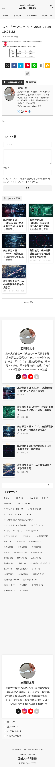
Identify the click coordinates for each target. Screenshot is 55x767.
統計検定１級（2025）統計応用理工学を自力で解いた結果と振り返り (35, 410)
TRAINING (15, 731)
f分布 (19, 498)
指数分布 (23, 547)
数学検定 (37, 547)
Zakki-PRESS (27, 7)
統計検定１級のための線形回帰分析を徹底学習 (13, 284)
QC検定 (46, 498)
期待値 (8, 558)
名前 (6, 167)
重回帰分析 (37, 585)
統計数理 (23, 574)
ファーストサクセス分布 (15, 525)
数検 (7, 552)
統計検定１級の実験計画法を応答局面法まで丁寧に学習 (40, 253)
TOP (12, 721)
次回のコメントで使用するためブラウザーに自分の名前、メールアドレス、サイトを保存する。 (27, 180)
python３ (33, 498)
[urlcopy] (27, 73)
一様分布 (26, 536)
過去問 (23, 585)
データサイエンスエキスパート (17, 514)
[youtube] (26, 112)
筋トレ (36, 569)
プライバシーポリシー (35, 750)
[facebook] (14, 65)
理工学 (8, 569)
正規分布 (36, 558)
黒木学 (23, 590)
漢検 (22, 563)
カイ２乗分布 (34, 509)
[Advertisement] (27, 626)
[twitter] (7, 65)
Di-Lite (8, 498)
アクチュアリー (23, 503)
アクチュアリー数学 (13, 509)
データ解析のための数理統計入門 (18, 520)
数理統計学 (20, 552)
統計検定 (38, 574)
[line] (34, 65)
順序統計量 (9, 590)
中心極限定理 (42, 536)
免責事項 (18, 750)
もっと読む (29, 302)
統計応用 (9, 574)
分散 (7, 541)
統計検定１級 (30, 580)
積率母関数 (22, 569)
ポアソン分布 (10, 536)
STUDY (14, 726)
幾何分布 (9, 547)
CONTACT (15, 736)
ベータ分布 (32, 531)
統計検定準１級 (11, 580)
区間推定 (20, 541)
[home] (29, 112)
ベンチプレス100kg (13, 531)
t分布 (7, 503)
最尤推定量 (36, 552)
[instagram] (22, 112)
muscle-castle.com (27, 755)
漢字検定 (9, 563)
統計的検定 (9, 585)
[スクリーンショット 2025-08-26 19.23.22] (20, 65)
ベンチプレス (36, 525)
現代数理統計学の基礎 (40, 563)
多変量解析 (35, 541)
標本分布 (22, 558)
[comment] (47, 65)
